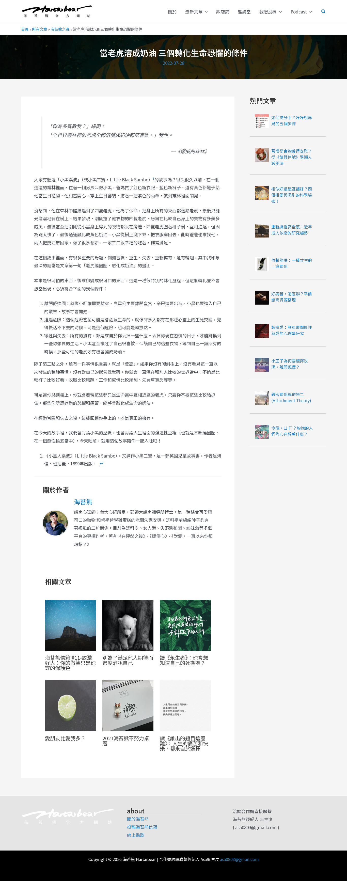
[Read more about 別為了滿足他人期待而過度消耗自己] (127, 625)
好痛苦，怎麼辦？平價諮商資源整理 (291, 297)
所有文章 (39, 29)
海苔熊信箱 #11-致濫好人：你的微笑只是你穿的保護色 (70, 662)
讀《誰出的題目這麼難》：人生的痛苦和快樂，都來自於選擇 (184, 743)
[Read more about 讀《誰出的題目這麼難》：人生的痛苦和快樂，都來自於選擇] (185, 705)
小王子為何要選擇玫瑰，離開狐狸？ (289, 364)
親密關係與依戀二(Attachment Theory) (291, 397)
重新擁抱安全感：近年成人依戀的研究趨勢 (291, 230)
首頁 (25, 29)
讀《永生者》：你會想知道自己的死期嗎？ (184, 660)
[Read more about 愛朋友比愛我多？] (70, 705)
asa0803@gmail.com (239, 859)
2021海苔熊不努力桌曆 (125, 740)
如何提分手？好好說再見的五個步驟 (291, 120)
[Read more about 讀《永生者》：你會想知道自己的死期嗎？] (185, 625)
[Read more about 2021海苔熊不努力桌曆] (127, 705)
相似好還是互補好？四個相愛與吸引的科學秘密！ (291, 195)
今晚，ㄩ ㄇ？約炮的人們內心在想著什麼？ (292, 431)
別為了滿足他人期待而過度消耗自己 (127, 660)
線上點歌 (135, 835)
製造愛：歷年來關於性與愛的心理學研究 (291, 330)
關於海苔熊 (138, 819)
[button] (205, 12)
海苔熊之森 (60, 29)
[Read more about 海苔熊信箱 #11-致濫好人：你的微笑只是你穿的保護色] (70, 625)
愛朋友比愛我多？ (65, 738)
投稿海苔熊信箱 (142, 827)
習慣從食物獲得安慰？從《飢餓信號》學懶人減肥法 (291, 157)
